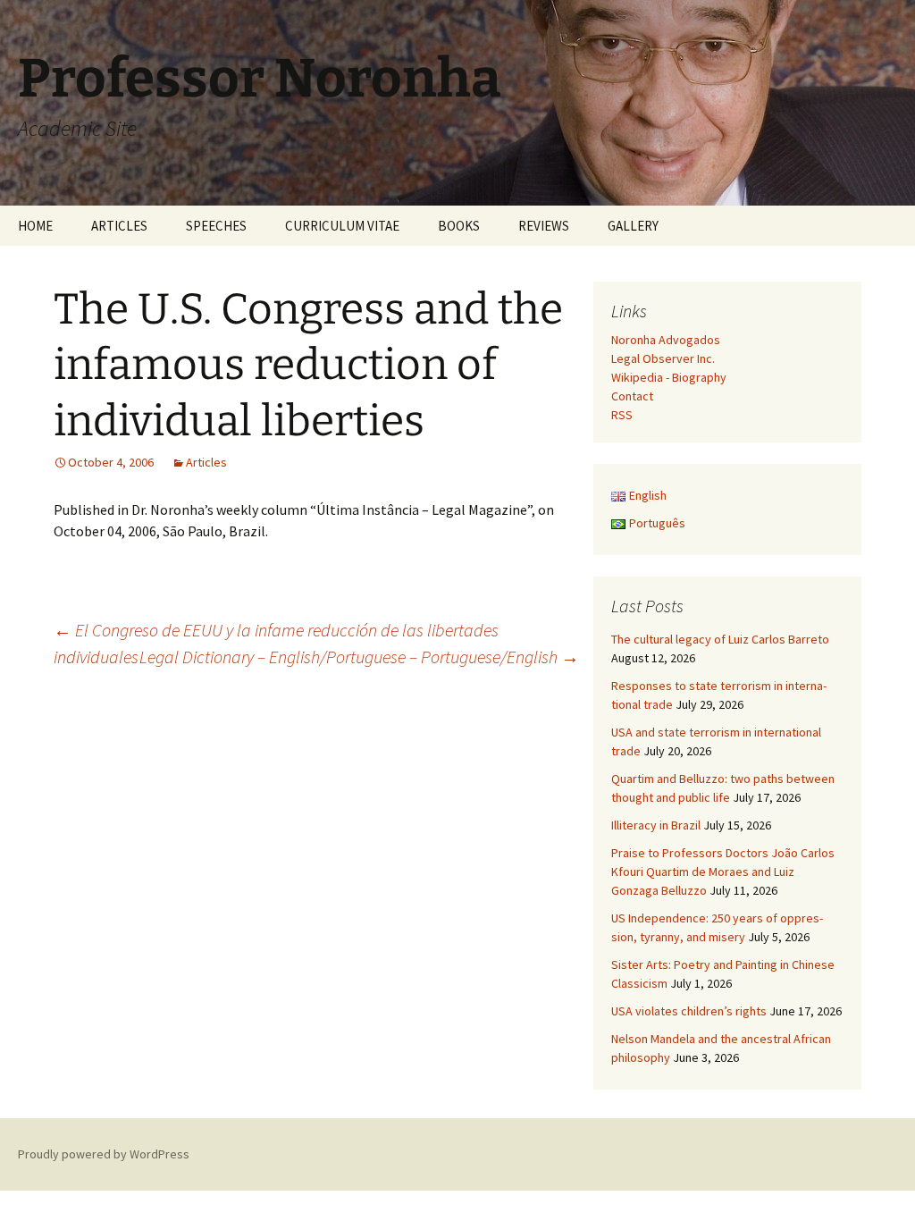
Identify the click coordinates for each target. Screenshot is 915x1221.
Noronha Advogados (665, 340)
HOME (35, 225)
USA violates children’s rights (689, 1011)
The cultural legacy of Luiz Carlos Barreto (720, 639)
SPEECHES (216, 225)
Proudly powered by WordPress (103, 1154)
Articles (206, 462)
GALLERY (633, 225)
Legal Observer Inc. (663, 358)
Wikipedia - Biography (668, 377)
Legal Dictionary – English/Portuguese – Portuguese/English (359, 656)
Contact (632, 396)
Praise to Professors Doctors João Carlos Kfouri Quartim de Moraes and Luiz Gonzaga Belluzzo (723, 871)
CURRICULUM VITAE (342, 225)
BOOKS (459, 225)
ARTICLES (119, 225)
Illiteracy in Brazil (656, 825)
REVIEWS (543, 225)
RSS (622, 415)
